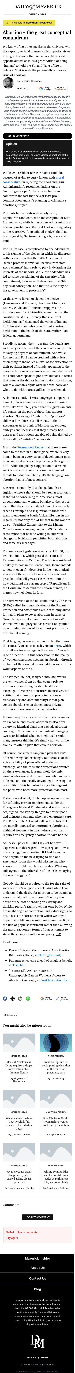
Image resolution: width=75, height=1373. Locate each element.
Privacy (31, 1357)
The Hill (18, 965)
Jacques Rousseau (31, 81)
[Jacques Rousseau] (8, 82)
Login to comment (38, 1217)
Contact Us (37, 1278)
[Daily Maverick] (37, 6)
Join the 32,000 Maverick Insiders (34, 1308)
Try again (12, 1238)
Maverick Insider (37, 1258)
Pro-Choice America (54, 980)
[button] (44, 88)
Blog (37, 1289)
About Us (38, 1268)
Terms (44, 1357)
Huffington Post (49, 955)
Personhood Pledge (30, 447)
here (57, 645)
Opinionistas (10, 1015)
